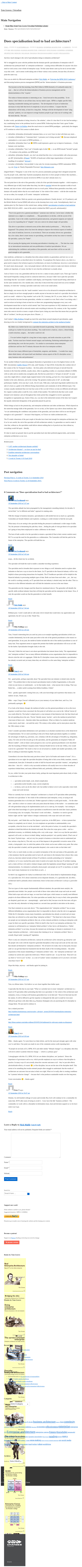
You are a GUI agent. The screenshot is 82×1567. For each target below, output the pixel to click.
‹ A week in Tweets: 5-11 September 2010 (23, 478)
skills (60, 1440)
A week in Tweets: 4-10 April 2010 (20, 458)
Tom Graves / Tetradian (11, 10)
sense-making (35, 1440)
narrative (25, 1436)
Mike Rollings (19, 319)
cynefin (16, 1427)
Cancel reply (36, 1125)
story (12, 1444)
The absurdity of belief (16, 455)
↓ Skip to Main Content (9, 2)
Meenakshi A (12, 1381)
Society (56, 53)
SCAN (17, 1440)
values (39, 1444)
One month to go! (13, 1352)
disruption (33, 1427)
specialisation (64, 53)
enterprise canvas (42, 1432)
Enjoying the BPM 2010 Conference (62, 79)
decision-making (24, 1427)
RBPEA (65, 1437)
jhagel (27, 158)
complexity (42, 50)
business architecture (29, 50)
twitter (34, 1444)
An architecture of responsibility (30, 1376)
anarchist (6, 1422)
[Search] (28, 1194)
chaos (62, 1422)
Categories (7, 1404)
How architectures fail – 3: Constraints (19, 1357)
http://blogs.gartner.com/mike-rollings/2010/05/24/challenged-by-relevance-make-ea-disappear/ (40, 1022)
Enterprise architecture (52, 47)
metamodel (71, 1432)
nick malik (25, 53)
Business (40, 47)
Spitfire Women (22, 365)
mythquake (18, 1436)
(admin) (45, 26)
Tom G (16, 671)
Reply (10, 545)
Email (6, 1168)
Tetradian (30, 26)
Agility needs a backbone (21, 1379)
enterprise (61, 50)
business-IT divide (26, 1422)
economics (41, 1427)
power (60, 1436)
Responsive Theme (24, 1482)
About (15, 26)
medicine (17, 53)
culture (12, 1427)
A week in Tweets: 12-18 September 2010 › (23, 481)
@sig (15, 167)
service (43, 1440)
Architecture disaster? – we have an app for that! (24, 449)
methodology (9, 1436)
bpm (12, 50)
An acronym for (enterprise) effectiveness (26, 1384)
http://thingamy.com (47, 167)
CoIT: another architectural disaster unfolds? (23, 446)
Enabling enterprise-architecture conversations (23, 452)
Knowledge (61, 1432)
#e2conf (27, 161)
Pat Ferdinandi (19, 500)
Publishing (38, 26)
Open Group (45, 1436)
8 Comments (66, 47)
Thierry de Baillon (21, 126)
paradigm (33, 53)
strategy (18, 1444)
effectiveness (52, 50)
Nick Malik (43, 79)
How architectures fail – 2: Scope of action (20, 1359)
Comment (7, 1157)
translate (48, 185)
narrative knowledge (35, 1436)
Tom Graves (22, 26)
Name (6, 1162)
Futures (52, 1432)
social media (66, 1440)
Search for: (7, 1190)
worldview (47, 1444)
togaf (30, 1444)
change (57, 1422)
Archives (6, 1461)
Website (6, 1173)
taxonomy (24, 1444)
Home (7, 26)
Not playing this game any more (17, 1354)
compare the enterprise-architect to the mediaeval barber (51, 322)
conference (7, 1427)
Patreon (13, 1238)
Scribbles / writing (25, 1440)
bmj (9, 50)
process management (45, 53)
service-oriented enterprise (51, 1440)
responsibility (9, 1440)
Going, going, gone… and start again (19, 1350)
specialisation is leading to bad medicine (61, 205)
